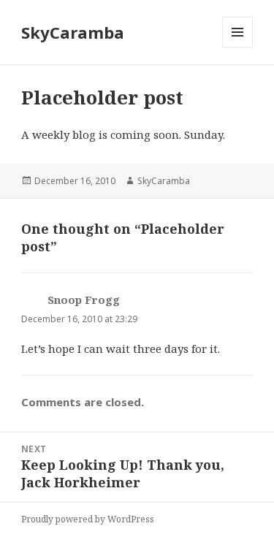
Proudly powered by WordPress (87, 519)
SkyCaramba (72, 32)
